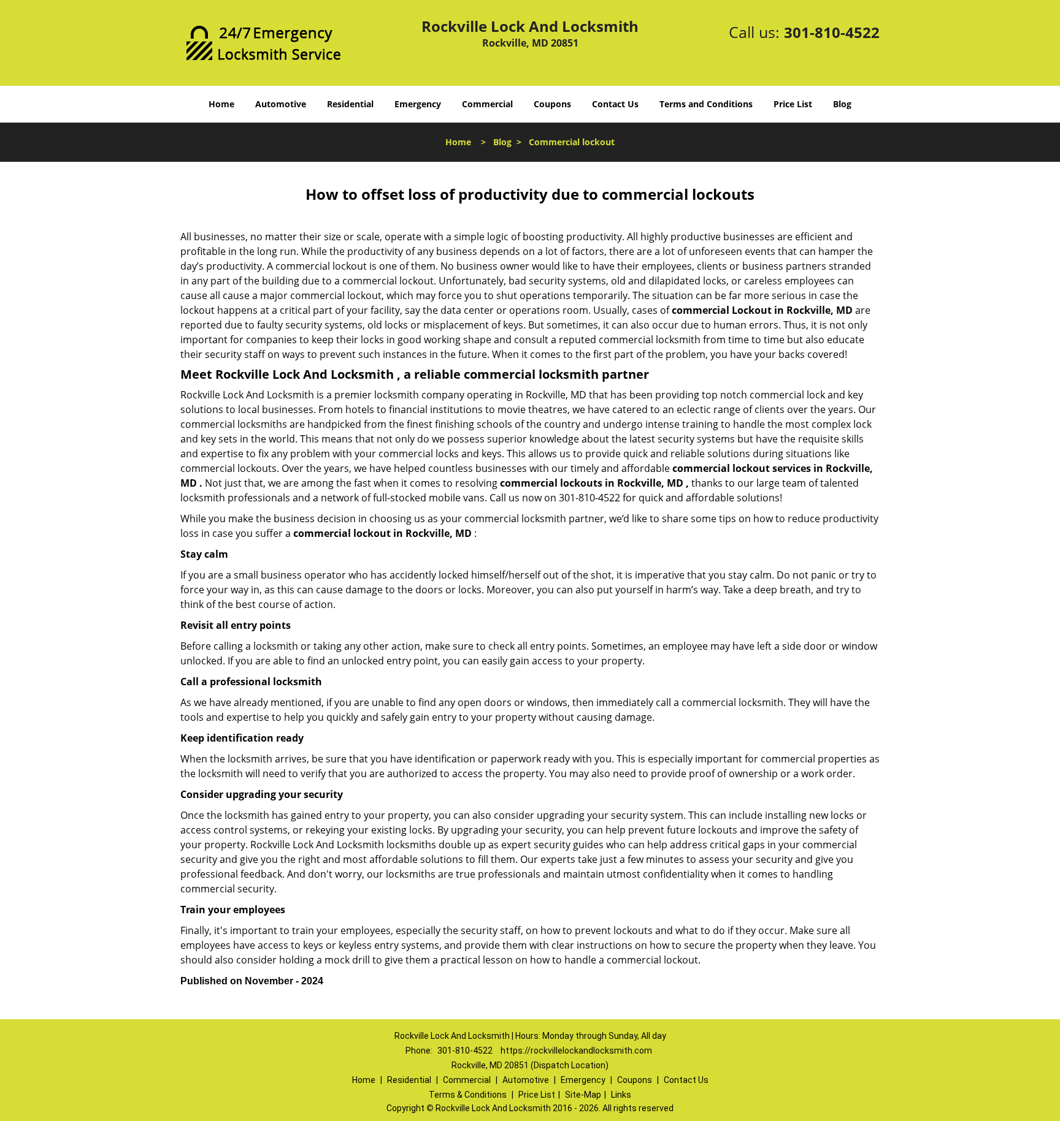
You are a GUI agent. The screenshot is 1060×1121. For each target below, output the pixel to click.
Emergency (417, 104)
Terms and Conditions (706, 104)
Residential (350, 104)
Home (221, 104)
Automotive (280, 104)
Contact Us (615, 104)
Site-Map (583, 1095)
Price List (793, 104)
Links (621, 1095)
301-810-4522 (832, 32)
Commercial (487, 104)
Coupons (552, 104)
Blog (842, 104)
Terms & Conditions (468, 1095)
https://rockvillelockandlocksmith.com (576, 1050)
